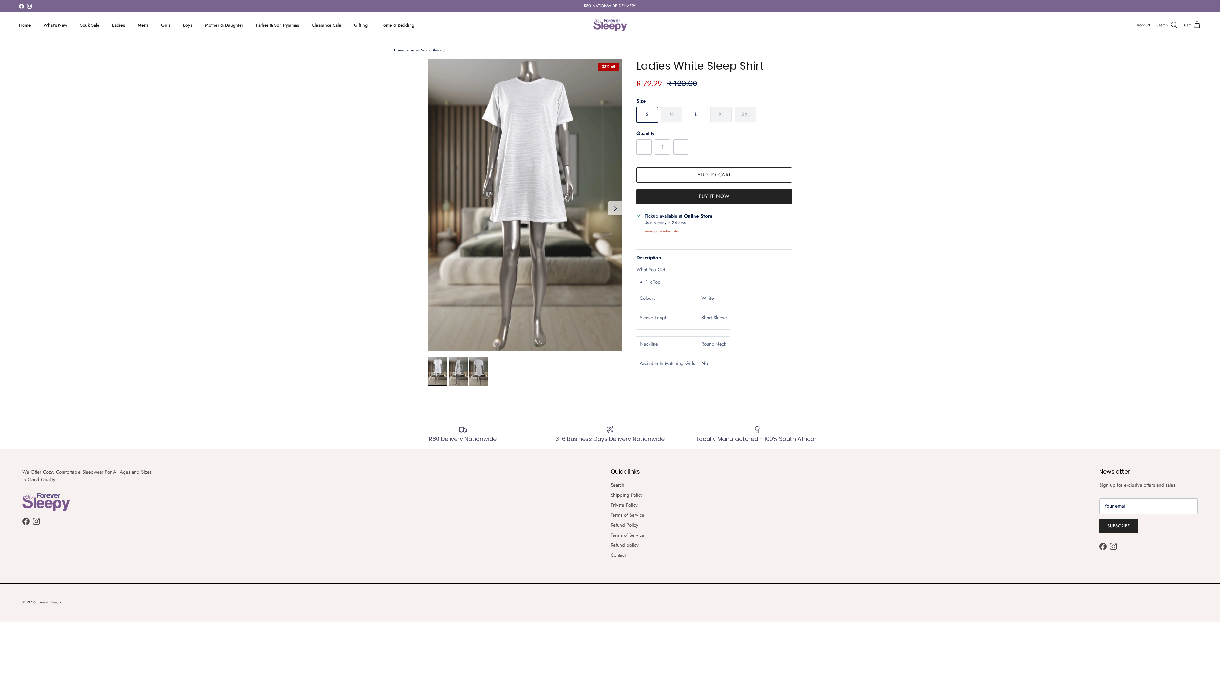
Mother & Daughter (224, 25)
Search (617, 484)
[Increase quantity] (680, 147)
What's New (55, 25)
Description (648, 257)
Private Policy (624, 504)
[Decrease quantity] (644, 147)
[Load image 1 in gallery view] (525, 205)
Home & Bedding (397, 25)
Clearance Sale (326, 25)
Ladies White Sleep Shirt (430, 50)
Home (25, 25)
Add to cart (714, 174)
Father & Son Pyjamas (277, 25)
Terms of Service (627, 515)
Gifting (361, 25)
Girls (165, 25)
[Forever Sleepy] (610, 25)
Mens (143, 25)
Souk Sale (89, 25)
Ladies (118, 25)
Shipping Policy (627, 495)
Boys (187, 25)
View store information (663, 231)
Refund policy (625, 544)
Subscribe (1119, 526)
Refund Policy (624, 524)
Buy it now (714, 196)
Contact (618, 555)
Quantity (645, 133)
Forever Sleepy (49, 602)
